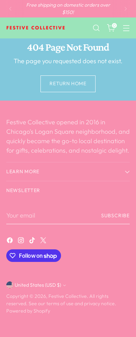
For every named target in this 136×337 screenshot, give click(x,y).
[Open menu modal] (126, 28)
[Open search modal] (96, 28)
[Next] (125, 8)
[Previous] (10, 8)
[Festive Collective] (36, 27)
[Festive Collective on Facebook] (10, 241)
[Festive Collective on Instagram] (21, 241)
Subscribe (115, 215)
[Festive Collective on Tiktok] (33, 241)
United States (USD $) (38, 285)
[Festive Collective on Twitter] (44, 241)
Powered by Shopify (28, 311)
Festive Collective (67, 296)
